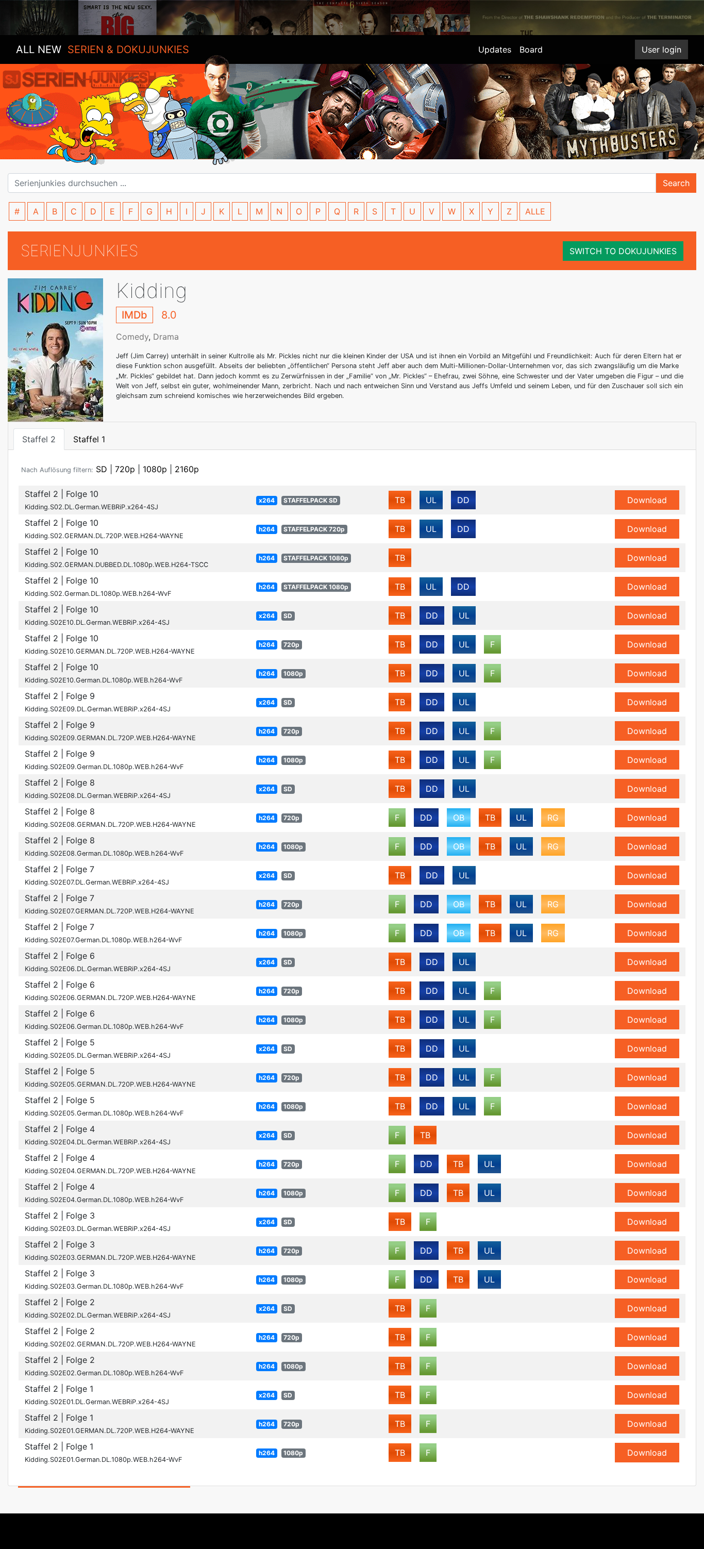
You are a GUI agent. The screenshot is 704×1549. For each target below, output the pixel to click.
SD (101, 469)
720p (125, 469)
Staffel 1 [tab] (89, 439)
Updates (494, 49)
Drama (166, 336)
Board (531, 49)
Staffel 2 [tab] (39, 439)
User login (661, 49)
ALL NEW (102, 49)
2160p (187, 469)
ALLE (535, 211)
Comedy (132, 336)
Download (647, 500)
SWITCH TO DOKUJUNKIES (623, 251)
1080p (155, 469)
